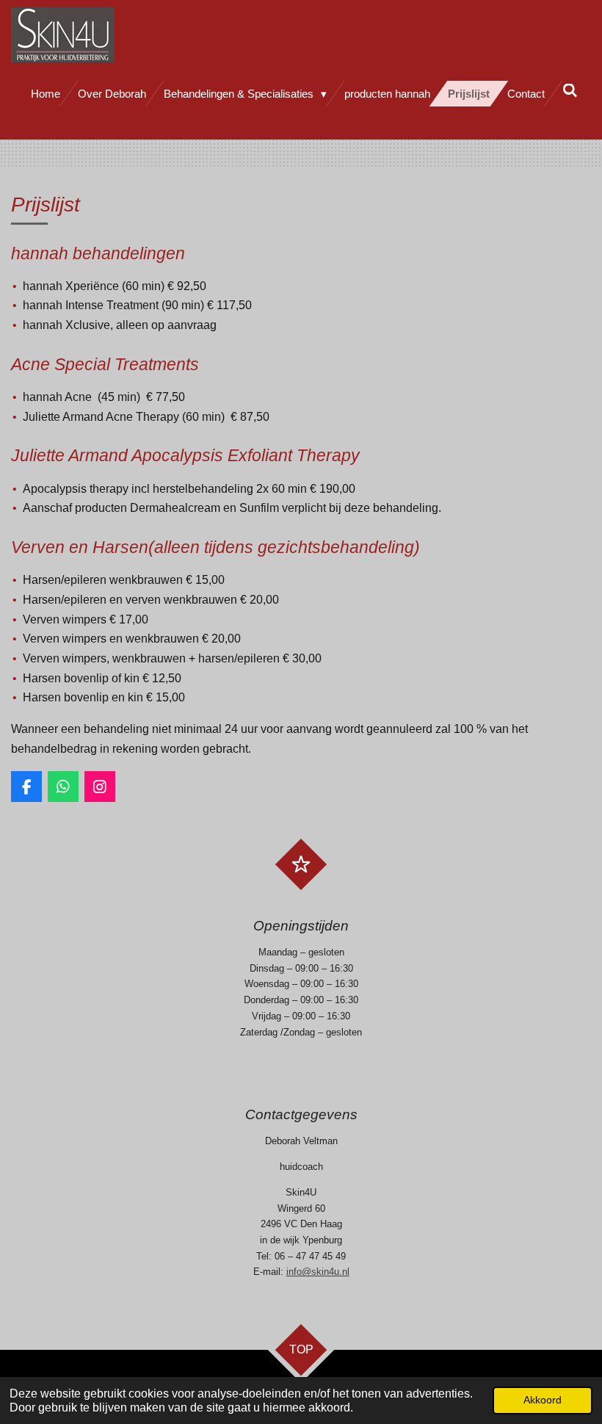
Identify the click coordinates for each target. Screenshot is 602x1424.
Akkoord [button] (542, 1400)
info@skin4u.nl (317, 1271)
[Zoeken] (570, 91)
